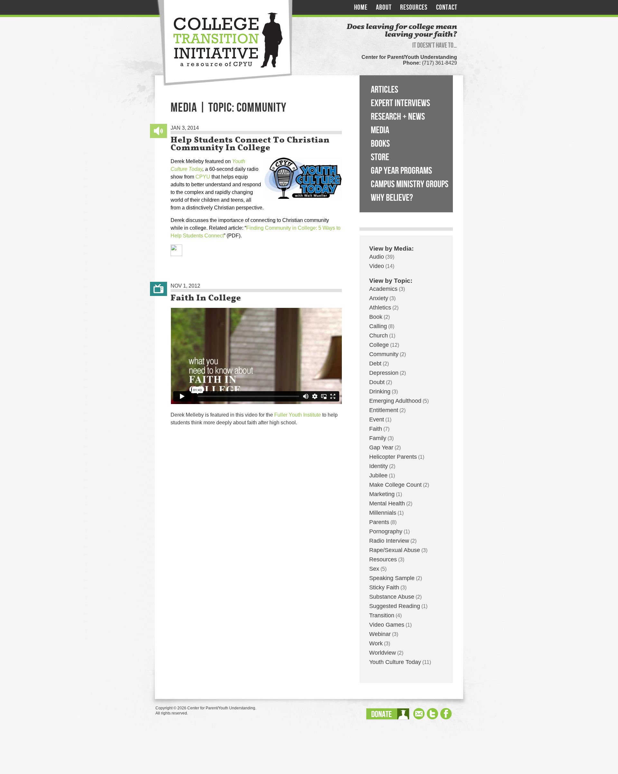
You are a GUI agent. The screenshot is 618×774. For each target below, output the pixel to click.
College (379, 345)
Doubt (377, 382)
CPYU (202, 177)
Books (380, 144)
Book (375, 317)
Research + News (398, 117)
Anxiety (378, 298)
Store (380, 157)
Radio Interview (389, 541)
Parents (379, 522)
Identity (378, 466)
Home (361, 7)
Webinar (380, 634)
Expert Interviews (400, 103)
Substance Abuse (391, 597)
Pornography (385, 531)
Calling (378, 326)
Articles (384, 90)
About (384, 7)
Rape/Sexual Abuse (394, 550)
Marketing (382, 494)
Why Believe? (392, 198)
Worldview (382, 653)
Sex (374, 569)
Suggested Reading (394, 606)
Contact (446, 7)
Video (376, 266)
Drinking (379, 391)
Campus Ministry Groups (409, 184)
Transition (381, 615)
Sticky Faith (384, 587)
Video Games (386, 625)
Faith (375, 429)
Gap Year (381, 447)
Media (380, 130)
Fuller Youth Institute (297, 415)
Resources (413, 7)
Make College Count (395, 485)
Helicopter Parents (393, 457)
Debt (375, 363)
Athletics (380, 307)
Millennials (382, 513)
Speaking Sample (392, 578)
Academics (383, 289)
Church (378, 335)
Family (377, 438)
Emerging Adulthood (395, 401)
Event (376, 419)
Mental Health (387, 503)
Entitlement (383, 410)
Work (376, 643)
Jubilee (378, 475)
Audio (376, 256)
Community (383, 354)
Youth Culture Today (395, 662)
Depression (383, 373)
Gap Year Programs (401, 171)
